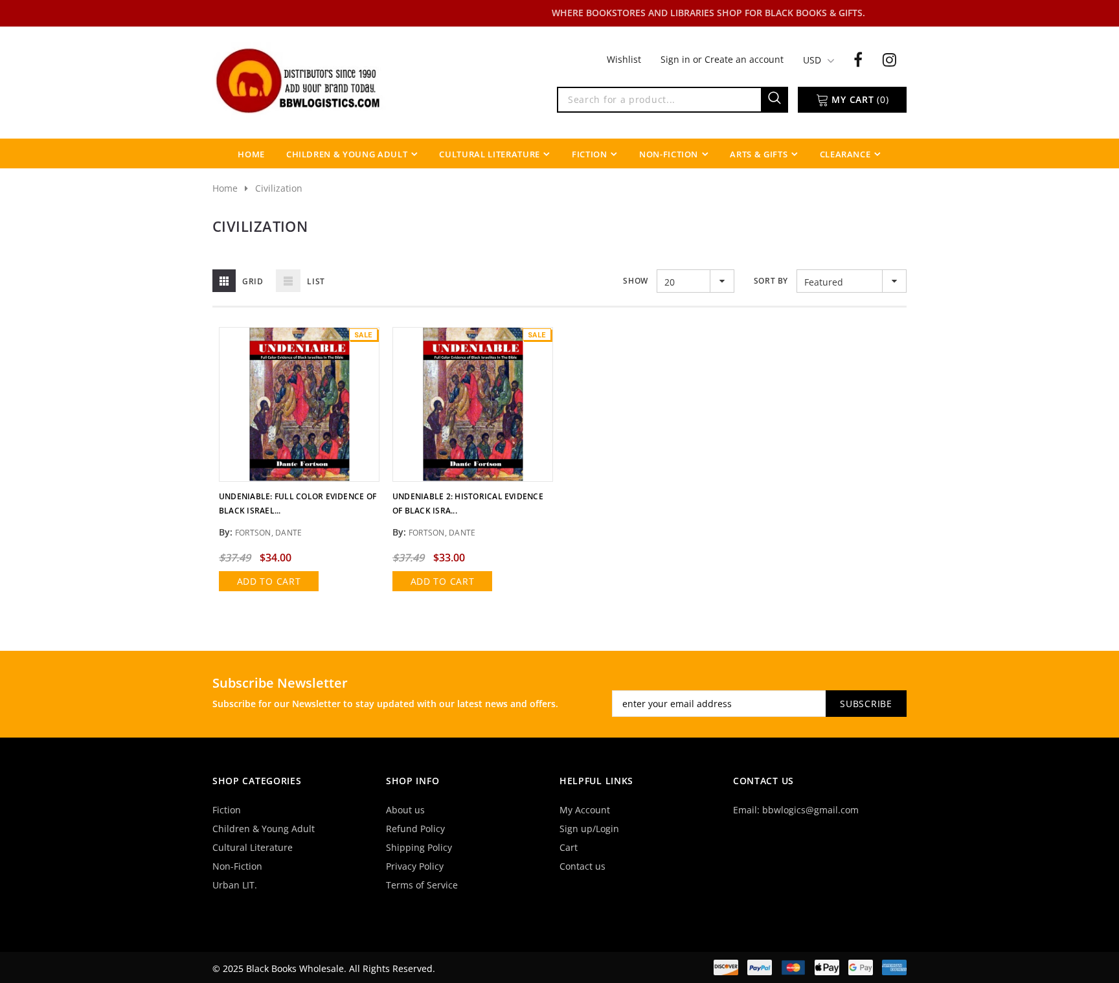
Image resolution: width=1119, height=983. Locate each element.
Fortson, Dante (268, 532)
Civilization (278, 188)
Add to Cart (269, 581)
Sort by (771, 280)
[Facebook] (858, 59)
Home (225, 188)
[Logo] (299, 79)
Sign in (677, 59)
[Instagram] (889, 59)
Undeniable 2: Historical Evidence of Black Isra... (467, 503)
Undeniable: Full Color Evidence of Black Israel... (297, 503)
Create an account (744, 59)
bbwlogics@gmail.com (810, 810)
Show (635, 280)
